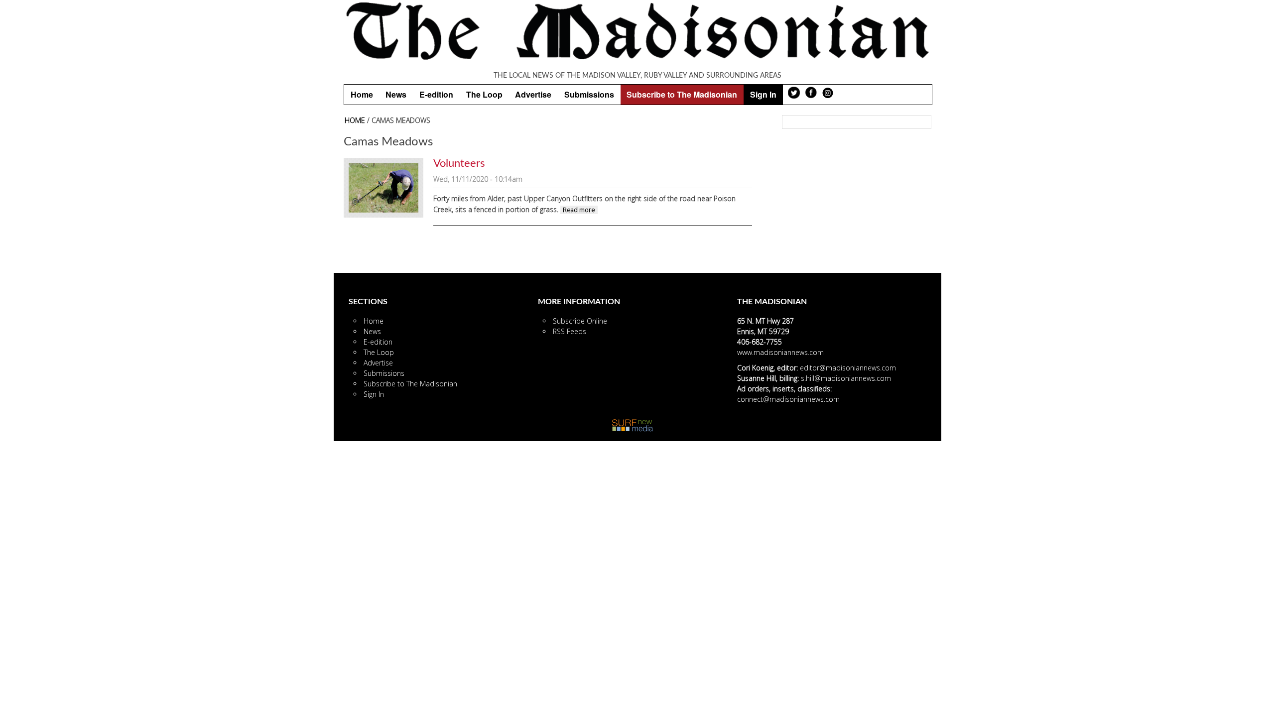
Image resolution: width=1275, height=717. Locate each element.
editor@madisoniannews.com (848, 367)
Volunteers (459, 163)
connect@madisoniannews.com (788, 399)
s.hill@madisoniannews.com (846, 378)
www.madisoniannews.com (780, 352)
